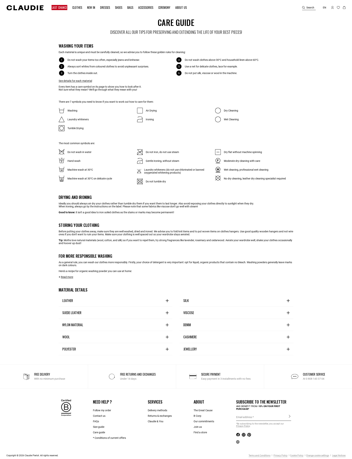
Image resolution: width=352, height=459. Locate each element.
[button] (57, 7)
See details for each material (75, 80)
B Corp (197, 415)
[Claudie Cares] (66, 407)
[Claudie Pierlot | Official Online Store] (24, 7)
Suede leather (71, 312)
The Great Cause (203, 410)
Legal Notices (339, 455)
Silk (186, 300)
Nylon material (72, 324)
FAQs (96, 421)
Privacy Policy (280, 455)
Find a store (200, 432)
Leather (67, 300)
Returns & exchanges (160, 415)
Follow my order (102, 410)
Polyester (69, 349)
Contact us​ (99, 415)
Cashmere (190, 336)
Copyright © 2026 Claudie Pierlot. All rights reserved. (32, 455)
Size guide (98, 426)
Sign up (289, 417)
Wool (66, 336)
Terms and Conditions (259, 455)
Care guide (99, 432)
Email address (244, 417)
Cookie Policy (296, 455)
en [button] (324, 7)
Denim (187, 324)
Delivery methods (157, 410)
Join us (198, 426)
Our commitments (204, 421)
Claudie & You (155, 421)
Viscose (188, 312)
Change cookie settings (317, 455)
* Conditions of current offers (109, 437)
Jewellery (190, 349)
